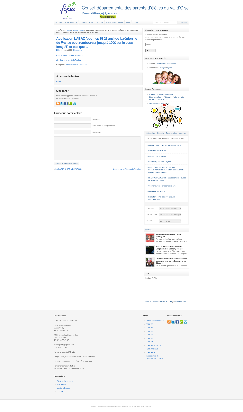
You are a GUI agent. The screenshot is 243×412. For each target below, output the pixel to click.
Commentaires (171, 133)
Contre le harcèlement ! (155, 321)
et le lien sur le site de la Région (68, 60)
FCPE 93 (149, 338)
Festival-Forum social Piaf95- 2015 (158, 302)
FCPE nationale (152, 349)
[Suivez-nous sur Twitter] (62, 103)
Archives (182, 133)
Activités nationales (114, 22)
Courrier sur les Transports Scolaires (127, 169)
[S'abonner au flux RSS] (58, 103)
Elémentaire (171, 64)
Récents (160, 133)
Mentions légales (63, 388)
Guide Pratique (71, 22)
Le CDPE (59, 22)
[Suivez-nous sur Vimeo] (74, 103)
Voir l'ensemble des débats (159, 104)
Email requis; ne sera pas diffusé (104, 125)
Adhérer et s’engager (65, 381)
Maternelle (161, 64)
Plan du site (61, 385)
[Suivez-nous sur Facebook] (66, 103)
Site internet (97, 132)
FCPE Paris (150, 352)
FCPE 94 (149, 342)
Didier (58, 50)
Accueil (68, 30)
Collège (162, 68)
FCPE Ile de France (153, 345)
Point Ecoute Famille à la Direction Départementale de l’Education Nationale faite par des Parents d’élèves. (166, 97)
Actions (100, 22)
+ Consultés (150, 133)
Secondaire (83, 65)
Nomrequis (96, 119)
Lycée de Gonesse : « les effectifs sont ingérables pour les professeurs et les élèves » (171, 261)
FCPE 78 (149, 328)
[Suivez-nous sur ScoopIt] (70, 103)
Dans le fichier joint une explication (69, 55)
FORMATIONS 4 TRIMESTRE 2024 (68, 169)
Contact (136, 22)
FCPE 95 (121, 10)
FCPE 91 (149, 331)
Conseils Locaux (87, 22)
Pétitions (148, 230)
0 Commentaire (78, 50)
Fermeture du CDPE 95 (157, 151)
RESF (128, 22)
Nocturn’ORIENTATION (157, 156)
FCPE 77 (149, 324)
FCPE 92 (149, 335)
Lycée (169, 68)
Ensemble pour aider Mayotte (159, 162)
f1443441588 (180, 302)
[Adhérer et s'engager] (108, 16)
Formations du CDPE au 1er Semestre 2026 (165, 145)
